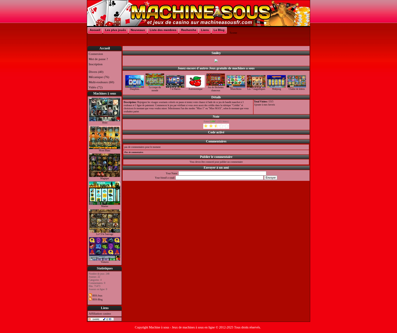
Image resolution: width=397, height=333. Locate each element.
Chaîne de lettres (297, 89)
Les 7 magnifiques (256, 89)
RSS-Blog (97, 299)
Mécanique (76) (99, 77)
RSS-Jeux (97, 295)
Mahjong (276, 89)
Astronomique (195, 89)
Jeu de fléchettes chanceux (216, 89)
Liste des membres (163, 30)
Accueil (95, 30)
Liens (205, 30)
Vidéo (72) (96, 87)
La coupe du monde (155, 89)
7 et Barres (175, 89)
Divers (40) (96, 71)
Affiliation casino (100, 313)
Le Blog (219, 30)
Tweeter (233, 32)
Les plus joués (115, 30)
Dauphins (134, 89)
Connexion (96, 54)
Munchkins (236, 89)
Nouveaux (138, 30)
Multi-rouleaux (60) (101, 82)
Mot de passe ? (98, 59)
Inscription (96, 64)
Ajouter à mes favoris (264, 104)
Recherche (188, 30)
